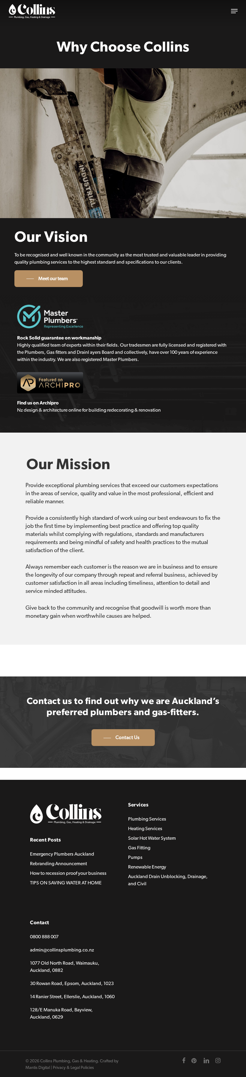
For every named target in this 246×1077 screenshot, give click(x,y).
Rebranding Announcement (58, 863)
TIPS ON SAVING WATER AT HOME (66, 882)
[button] (234, 11)
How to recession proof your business (68, 873)
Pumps (135, 857)
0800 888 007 (44, 936)
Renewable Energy (147, 867)
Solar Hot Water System (152, 838)
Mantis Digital (38, 1068)
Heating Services (145, 828)
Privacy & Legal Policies (73, 1068)
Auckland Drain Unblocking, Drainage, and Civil (168, 880)
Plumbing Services (147, 819)
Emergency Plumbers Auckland (62, 854)
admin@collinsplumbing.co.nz (62, 950)
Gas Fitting (139, 847)
